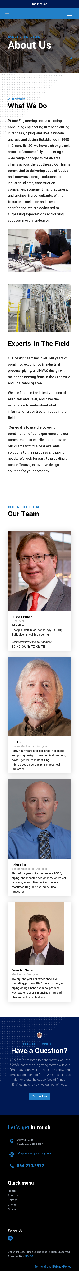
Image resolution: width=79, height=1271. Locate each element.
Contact (12, 1209)
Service (12, 1200)
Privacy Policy (62, 1266)
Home (12, 1190)
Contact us (39, 1096)
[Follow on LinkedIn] (10, 1238)
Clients (12, 1204)
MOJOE (29, 1256)
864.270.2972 (30, 1165)
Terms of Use (43, 1266)
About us (13, 1195)
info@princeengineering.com (34, 1153)
